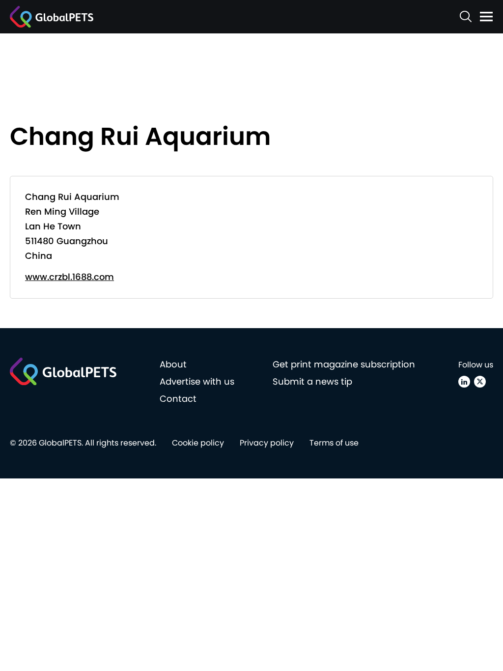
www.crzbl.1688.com (69, 277)
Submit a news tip (312, 381)
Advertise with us (197, 381)
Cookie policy (198, 442)
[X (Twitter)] (480, 382)
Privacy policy (267, 442)
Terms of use (334, 442)
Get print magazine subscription (344, 364)
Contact (178, 398)
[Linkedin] (464, 382)
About (173, 364)
